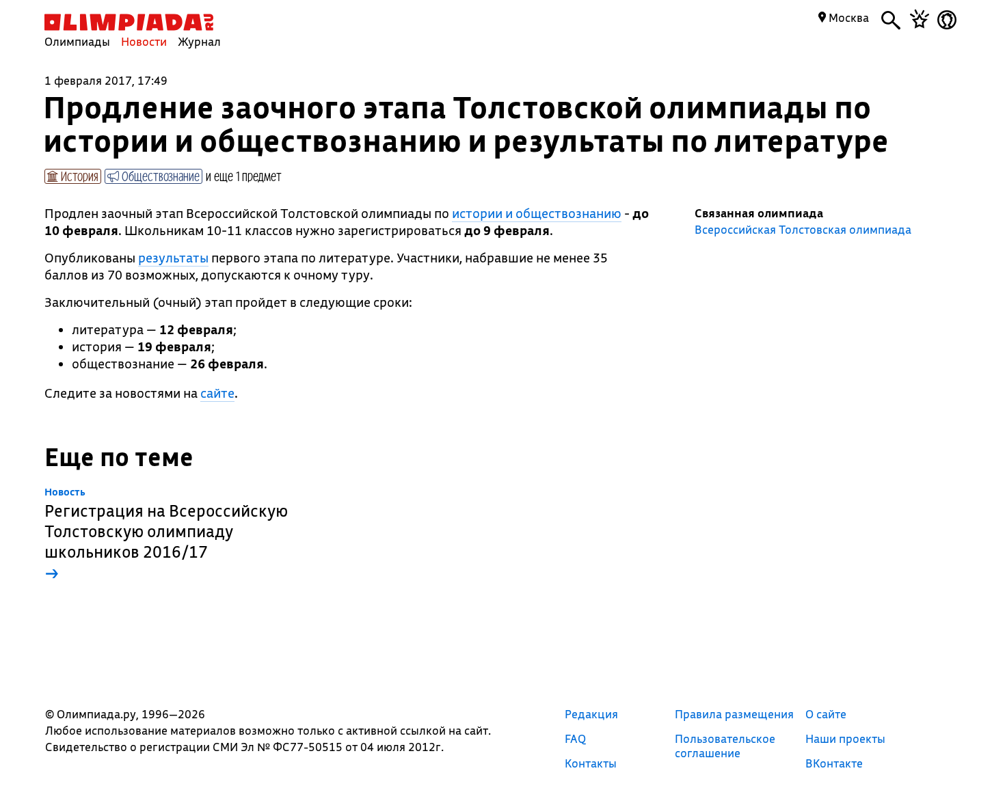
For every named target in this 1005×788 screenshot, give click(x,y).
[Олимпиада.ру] (128, 22)
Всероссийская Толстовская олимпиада (803, 229)
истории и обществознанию (536, 213)
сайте (217, 393)
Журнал (199, 41)
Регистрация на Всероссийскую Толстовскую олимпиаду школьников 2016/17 (166, 534)
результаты (173, 257)
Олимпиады (77, 41)
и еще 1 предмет (244, 175)
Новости (144, 41)
